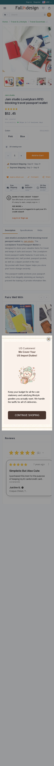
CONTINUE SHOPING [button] (27, 415)
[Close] (48, 339)
